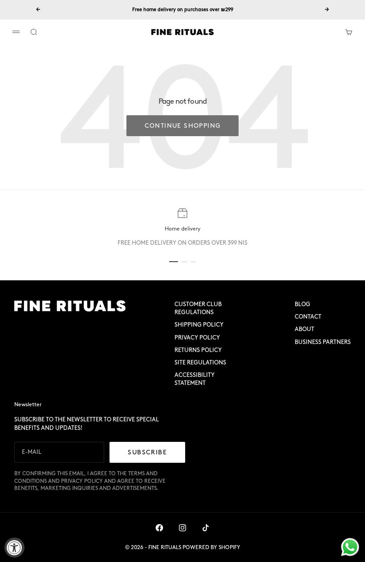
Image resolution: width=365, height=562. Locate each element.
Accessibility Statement (194, 379)
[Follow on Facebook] (159, 527)
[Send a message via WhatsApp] (350, 547)
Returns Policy (198, 350)
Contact (308, 316)
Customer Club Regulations (198, 308)
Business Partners (323, 342)
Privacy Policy (197, 337)
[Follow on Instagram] (182, 527)
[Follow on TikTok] (205, 527)
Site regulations (200, 362)
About (304, 329)
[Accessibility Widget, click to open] (14, 548)
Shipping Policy (198, 324)
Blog (302, 304)
